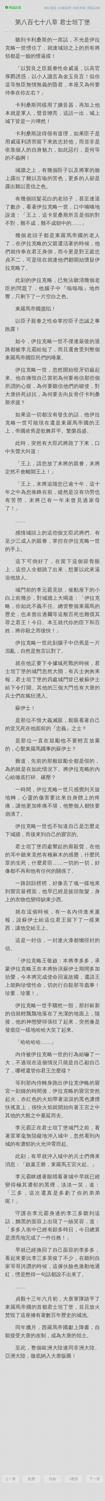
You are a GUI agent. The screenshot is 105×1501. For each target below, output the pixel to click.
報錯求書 (79, 8)
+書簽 (73, 1479)
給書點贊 (65, 8)
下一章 (94, 1479)
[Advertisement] (52, 1416)
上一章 (10, 1479)
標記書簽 (50, 8)
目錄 (52, 1479)
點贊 (31, 1479)
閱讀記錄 (94, 8)
